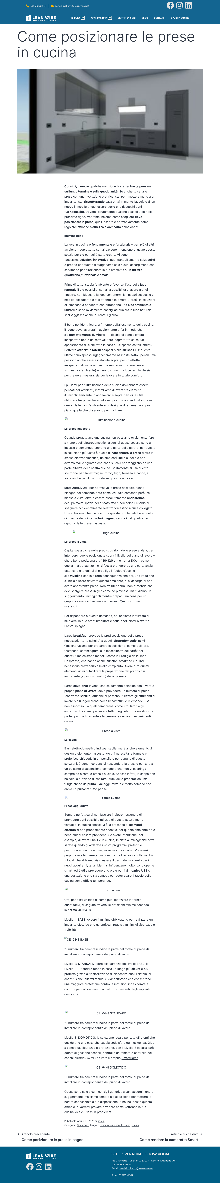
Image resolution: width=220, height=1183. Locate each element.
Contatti (159, 18)
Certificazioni (127, 18)
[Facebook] (170, 5)
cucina (135, 1125)
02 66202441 (123, 1164)
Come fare (83, 1125)
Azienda (75, 18)
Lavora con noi (180, 18)
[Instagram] (179, 5)
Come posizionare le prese (115, 1125)
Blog (145, 18)
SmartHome (130, 1058)
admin (101, 1120)
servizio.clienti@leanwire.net (136, 1168)
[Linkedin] (188, 5)
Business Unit (99, 18)
